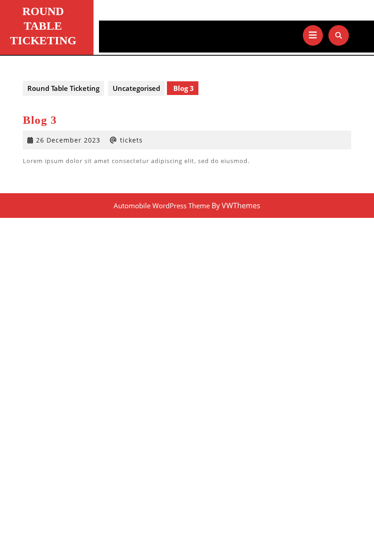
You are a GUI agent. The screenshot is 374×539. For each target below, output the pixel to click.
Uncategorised (136, 88)
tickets (131, 140)
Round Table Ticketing (43, 26)
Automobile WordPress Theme (162, 205)
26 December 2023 (68, 140)
